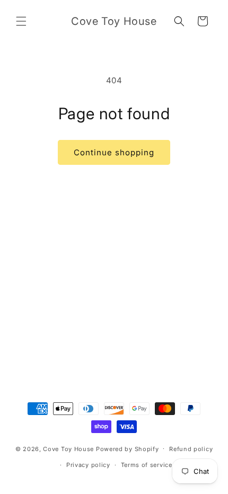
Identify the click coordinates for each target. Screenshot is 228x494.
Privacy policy (88, 465)
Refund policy (191, 449)
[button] (21, 21)
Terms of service (146, 465)
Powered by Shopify (127, 448)
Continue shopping (114, 152)
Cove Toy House (68, 448)
